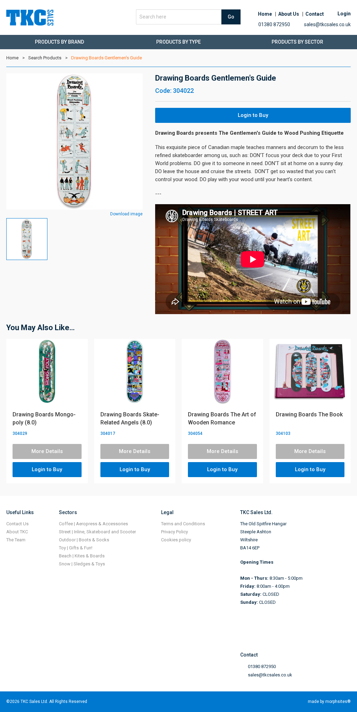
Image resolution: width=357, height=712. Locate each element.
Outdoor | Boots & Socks (84, 539)
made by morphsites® (329, 701)
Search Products (44, 57)
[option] (74, 141)
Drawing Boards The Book (309, 414)
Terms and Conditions (183, 523)
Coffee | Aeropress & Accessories (93, 523)
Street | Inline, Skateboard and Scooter (97, 531)
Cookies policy (176, 539)
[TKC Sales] (29, 17)
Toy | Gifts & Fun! (75, 547)
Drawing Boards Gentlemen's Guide (106, 57)
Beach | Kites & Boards (82, 555)
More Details (47, 451)
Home (265, 14)
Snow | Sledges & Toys (82, 563)
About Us (288, 14)
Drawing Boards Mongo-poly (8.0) (44, 418)
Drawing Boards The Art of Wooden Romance (222, 418)
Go (231, 17)
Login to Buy (253, 115)
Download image (126, 214)
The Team (15, 539)
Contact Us (17, 523)
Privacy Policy (174, 531)
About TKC (17, 531)
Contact (314, 14)
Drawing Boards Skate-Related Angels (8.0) (129, 418)
